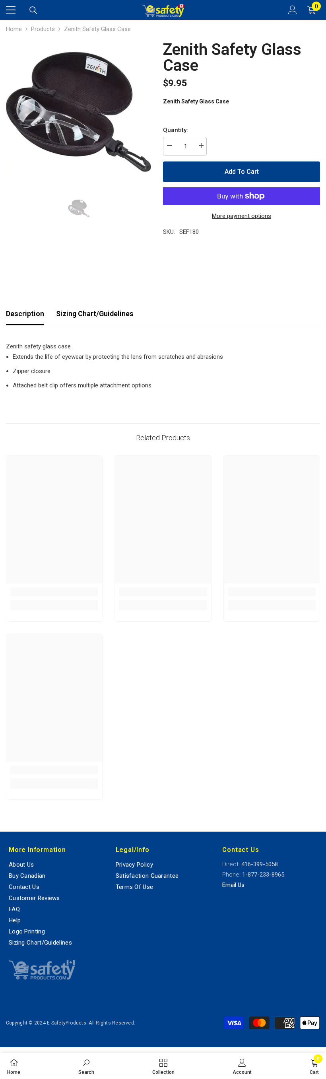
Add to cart (242, 171)
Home (14, 29)
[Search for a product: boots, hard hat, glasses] (33, 10)
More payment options (241, 216)
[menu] (11, 10)
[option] (78, 112)
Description (25, 313)
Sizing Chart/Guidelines (95, 313)
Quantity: (175, 130)
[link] (54, 591)
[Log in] (292, 10)
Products (43, 29)
